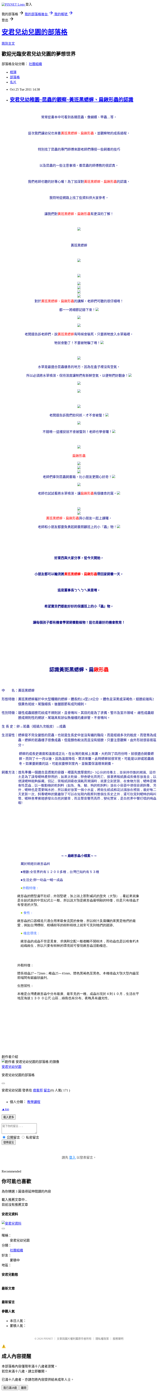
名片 (13, 82)
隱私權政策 (102, 1338)
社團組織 (35, 64)
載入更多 (8, 1117)
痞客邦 (38, 1090)
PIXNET (48, 1338)
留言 (47, 1090)
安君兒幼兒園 (11, 1067)
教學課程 (33, 1102)
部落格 (15, 77)
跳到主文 (8, 43)
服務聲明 (118, 1338)
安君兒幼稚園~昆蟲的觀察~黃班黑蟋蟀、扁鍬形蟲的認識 (71, 99)
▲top (5, 1109)
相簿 (13, 72)
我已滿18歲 (10, 1387)
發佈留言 (8, 1142)
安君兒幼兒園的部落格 (34, 32)
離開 (23, 1387)
